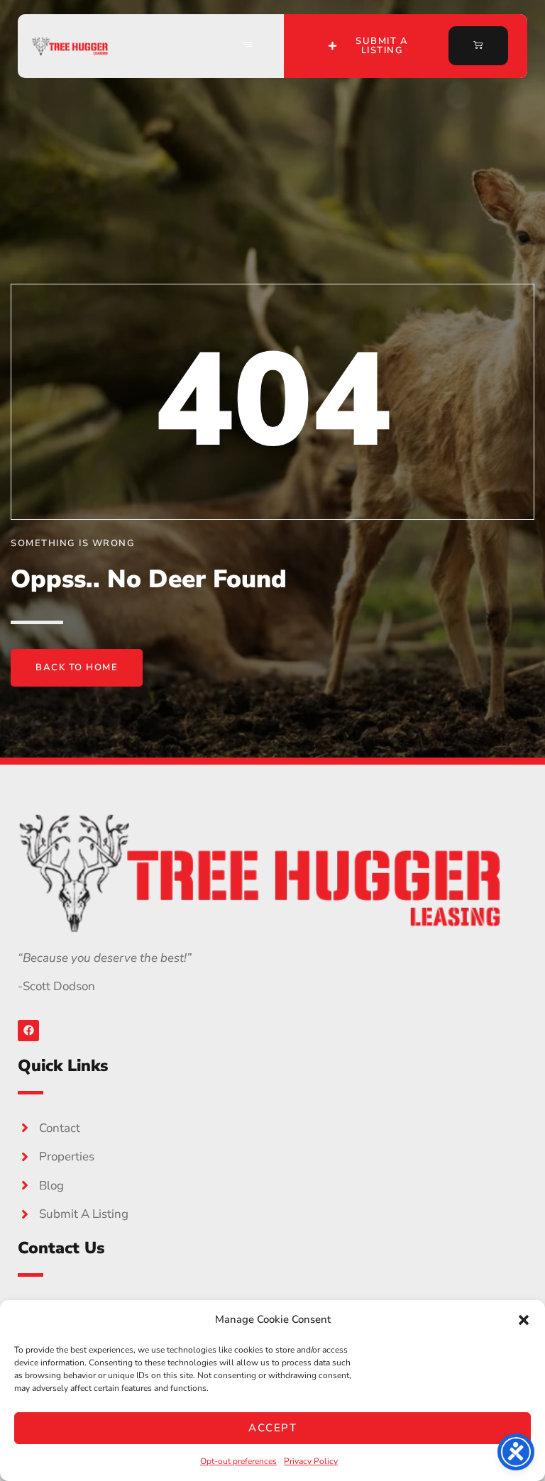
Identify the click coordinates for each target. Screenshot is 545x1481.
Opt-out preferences (238, 1461)
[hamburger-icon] (248, 46)
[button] (524, 1320)
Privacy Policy (311, 1461)
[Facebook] (28, 1030)
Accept (272, 1428)
